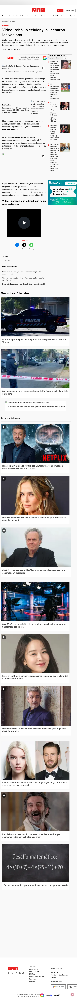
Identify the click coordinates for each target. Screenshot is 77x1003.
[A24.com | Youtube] (20, 973)
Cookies (53, 977)
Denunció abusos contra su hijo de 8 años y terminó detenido (24, 284)
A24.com (32, 967)
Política (22, 16)
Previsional (64, 16)
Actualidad (38, 16)
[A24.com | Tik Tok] (23, 973)
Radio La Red (70, 10)
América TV (33, 981)
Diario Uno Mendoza (36, 977)
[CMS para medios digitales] (55, 995)
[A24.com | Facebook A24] (9, 973)
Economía (30, 16)
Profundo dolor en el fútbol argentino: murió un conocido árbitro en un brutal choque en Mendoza (15, 110)
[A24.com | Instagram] (16, 973)
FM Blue (32, 974)
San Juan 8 (33, 979)
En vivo (60, 10)
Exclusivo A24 (13, 16)
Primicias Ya (47, 16)
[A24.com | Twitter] (12, 973)
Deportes (72, 16)
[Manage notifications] (72, 994)
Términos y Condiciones (59, 975)
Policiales (56, 16)
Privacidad (54, 972)
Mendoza (12, 21)
